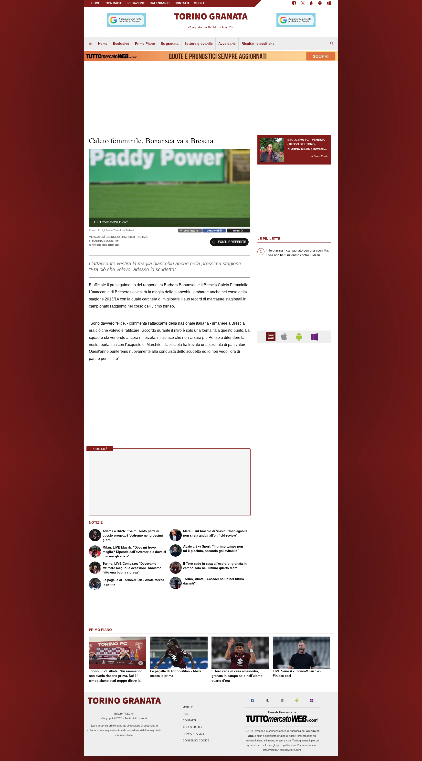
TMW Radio (113, 3)
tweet (237, 230)
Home (95, 3)
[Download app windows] (329, 3)
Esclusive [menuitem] (121, 43)
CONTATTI (182, 3)
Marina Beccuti (104, 240)
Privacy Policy (193, 733)
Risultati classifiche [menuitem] (258, 43)
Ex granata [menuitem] (170, 43)
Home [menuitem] (102, 43)
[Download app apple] (311, 3)
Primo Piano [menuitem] (145, 43)
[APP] (271, 336)
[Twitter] (302, 3)
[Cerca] (332, 43)
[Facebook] (294, 3)
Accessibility (192, 727)
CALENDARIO (159, 3)
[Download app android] (319, 3)
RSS (185, 713)
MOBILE (199, 3)
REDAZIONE (136, 3)
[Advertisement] (294, 536)
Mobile (188, 707)
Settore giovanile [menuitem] (198, 43)
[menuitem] (90, 43)
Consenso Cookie (196, 740)
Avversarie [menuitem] (227, 43)
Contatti (189, 720)
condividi (213, 230)
